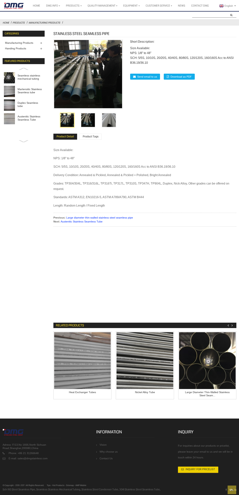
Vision (103, 444)
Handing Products (15, 48)
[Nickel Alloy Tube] (145, 360)
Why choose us (109, 451)
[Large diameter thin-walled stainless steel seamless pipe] (207, 360)
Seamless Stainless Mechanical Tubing (58, 489)
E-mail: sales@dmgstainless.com (28, 458)
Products (73, 5)
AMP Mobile (80, 485)
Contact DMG (200, 5)
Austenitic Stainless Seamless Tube (29, 118)
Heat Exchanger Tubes (82, 392)
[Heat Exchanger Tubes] (82, 360)
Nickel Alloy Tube (145, 392)
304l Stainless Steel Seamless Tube (139, 489)
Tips (49, 485)
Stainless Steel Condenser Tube (99, 489)
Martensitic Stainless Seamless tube (30, 91)
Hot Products (58, 485)
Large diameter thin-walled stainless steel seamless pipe (99, 217)
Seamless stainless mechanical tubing (29, 77)
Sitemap (70, 485)
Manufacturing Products (44, 22)
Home (36, 5)
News (181, 5)
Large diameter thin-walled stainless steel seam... (207, 394)
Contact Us (106, 458)
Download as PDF (181, 76)
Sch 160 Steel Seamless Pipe (19, 489)
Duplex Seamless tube (28, 104)
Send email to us (147, 76)
